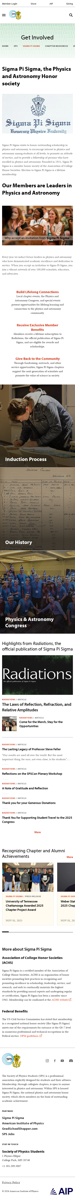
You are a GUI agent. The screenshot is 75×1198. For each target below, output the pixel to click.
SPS (16, 46)
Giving (69, 3)
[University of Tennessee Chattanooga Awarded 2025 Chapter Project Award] (27, 877)
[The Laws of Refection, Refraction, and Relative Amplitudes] (37, 675)
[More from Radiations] (37, 832)
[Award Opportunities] (70, 857)
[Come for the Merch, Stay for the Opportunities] (9, 724)
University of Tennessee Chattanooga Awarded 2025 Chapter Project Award (24, 905)
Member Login (9, 3)
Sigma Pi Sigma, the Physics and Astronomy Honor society (36, 76)
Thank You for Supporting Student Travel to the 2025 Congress (37, 820)
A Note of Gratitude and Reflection (25, 788)
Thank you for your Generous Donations (29, 803)
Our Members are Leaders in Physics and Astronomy (37, 189)
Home (5, 46)
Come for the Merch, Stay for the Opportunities (41, 724)
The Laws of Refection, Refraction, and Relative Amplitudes (36, 707)
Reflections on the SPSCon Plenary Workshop (32, 774)
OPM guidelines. (29, 1036)
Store (33, 3)
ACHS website (60, 1000)
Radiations (8, 699)
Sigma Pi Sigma (31, 46)
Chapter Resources (56, 46)
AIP (51, 3)
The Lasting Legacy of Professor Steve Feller (31, 749)
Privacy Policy (11, 1182)
